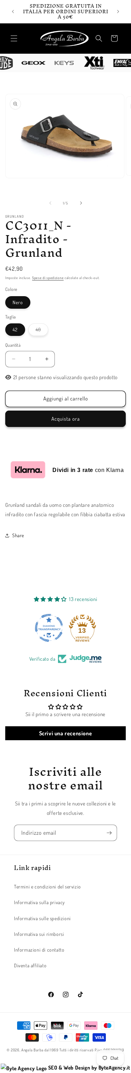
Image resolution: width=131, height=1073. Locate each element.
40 (42, 331)
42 (15, 329)
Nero (18, 302)
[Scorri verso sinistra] (50, 203)
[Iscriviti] (109, 833)
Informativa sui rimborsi (39, 934)
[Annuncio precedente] (13, 11)
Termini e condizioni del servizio (47, 887)
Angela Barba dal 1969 (40, 1050)
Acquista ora (65, 418)
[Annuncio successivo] (118, 11)
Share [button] (18, 535)
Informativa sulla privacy (39, 902)
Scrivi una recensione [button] (65, 733)
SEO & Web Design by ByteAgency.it (88, 1067)
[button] (14, 38)
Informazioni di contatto (39, 950)
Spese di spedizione (48, 278)
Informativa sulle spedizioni (42, 918)
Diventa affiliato (30, 965)
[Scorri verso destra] (81, 203)
